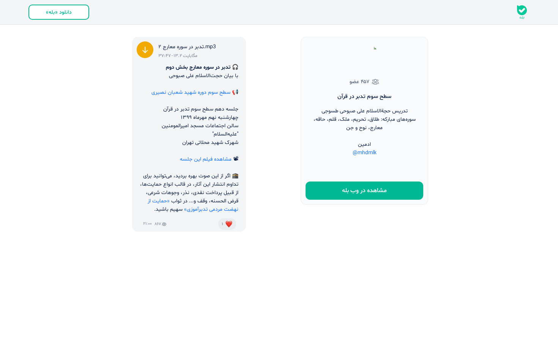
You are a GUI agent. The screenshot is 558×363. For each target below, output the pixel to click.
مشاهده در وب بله (364, 190)
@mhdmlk (365, 152)
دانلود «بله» (59, 12)
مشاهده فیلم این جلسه (206, 159)
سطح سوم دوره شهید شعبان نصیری (190, 92)
